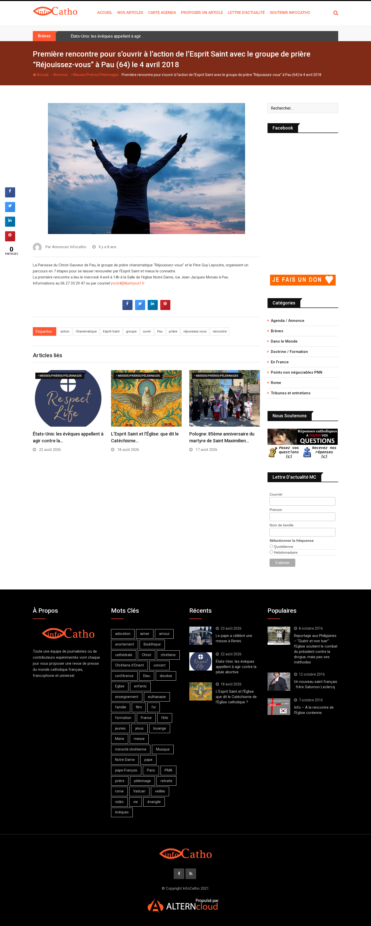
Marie (119, 739)
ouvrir (147, 331)
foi (153, 707)
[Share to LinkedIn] (153, 308)
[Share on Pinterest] (165, 308)
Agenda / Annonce (287, 320)
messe (139, 739)
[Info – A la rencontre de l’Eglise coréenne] (279, 706)
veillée (160, 791)
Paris (151, 770)
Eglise (119, 686)
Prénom (276, 510)
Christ (146, 655)
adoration (122, 634)
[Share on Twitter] (140, 308)
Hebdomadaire (285, 552)
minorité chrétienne (130, 749)
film (139, 707)
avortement (124, 644)
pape (148, 760)
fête (164, 718)
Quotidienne (283, 547)
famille (120, 707)
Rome (276, 382)
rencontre (220, 331)
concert (159, 665)
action (64, 331)
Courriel (276, 494)
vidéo (119, 802)
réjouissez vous (194, 331)
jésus (139, 728)
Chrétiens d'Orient (129, 665)
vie (135, 802)
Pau (160, 331)
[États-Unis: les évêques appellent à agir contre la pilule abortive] (200, 661)
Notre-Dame (125, 760)
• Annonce (59, 75)
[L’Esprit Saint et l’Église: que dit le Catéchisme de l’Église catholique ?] (200, 691)
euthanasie (157, 697)
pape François (126, 770)
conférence (124, 676)
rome (119, 791)
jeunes (120, 728)
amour (164, 634)
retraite (166, 781)
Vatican (139, 791)
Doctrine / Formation (289, 351)
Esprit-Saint (111, 331)
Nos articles (130, 12)
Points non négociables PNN (296, 372)
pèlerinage (142, 781)
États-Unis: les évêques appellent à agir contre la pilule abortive (127, 36)
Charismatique (86, 331)
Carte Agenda (162, 12)
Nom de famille (282, 525)
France (146, 718)
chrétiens (168, 655)
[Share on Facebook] (127, 308)
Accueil (104, 12)
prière (173, 331)
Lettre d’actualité (246, 12)
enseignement (126, 697)
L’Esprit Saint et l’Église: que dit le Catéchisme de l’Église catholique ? (236, 696)
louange (159, 728)
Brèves (277, 331)
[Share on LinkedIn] (10, 225)
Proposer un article (202, 12)
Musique (163, 749)
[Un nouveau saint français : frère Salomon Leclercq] (279, 682)
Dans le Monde (284, 341)
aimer (144, 634)
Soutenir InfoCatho (290, 12)
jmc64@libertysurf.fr (128, 283)
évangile (154, 802)
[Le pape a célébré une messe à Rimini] (200, 636)
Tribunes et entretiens (290, 393)
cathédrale (123, 655)
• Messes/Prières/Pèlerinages (95, 75)
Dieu (146, 676)
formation (123, 718)
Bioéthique (152, 644)
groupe (131, 331)
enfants (140, 686)
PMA (168, 770)
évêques (122, 812)
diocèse (166, 676)
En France (280, 362)
